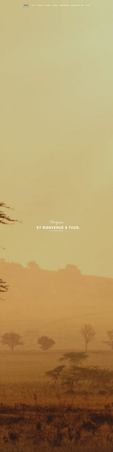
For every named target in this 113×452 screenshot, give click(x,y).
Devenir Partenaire (64, 5)
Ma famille (55, 5)
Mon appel (47, 5)
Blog (82, 5)
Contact (87, 5)
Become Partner (75, 5)
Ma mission (40, 5)
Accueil (34, 5)
